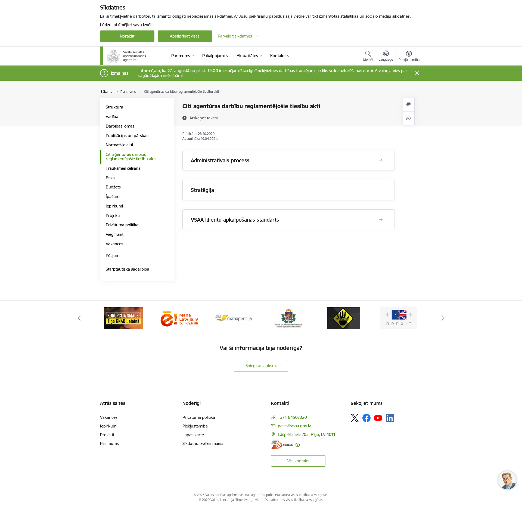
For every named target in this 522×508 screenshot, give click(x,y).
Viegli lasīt (114, 234)
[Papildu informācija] (298, 445)
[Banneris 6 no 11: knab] (123, 317)
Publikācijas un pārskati (127, 135)
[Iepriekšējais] (79, 318)
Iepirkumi (114, 206)
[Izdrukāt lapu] (408, 104)
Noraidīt (127, 36)
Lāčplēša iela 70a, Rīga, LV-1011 (306, 434)
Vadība (112, 116)
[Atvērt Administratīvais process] (380, 160)
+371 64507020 (292, 417)
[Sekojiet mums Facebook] (366, 418)
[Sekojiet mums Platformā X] (355, 418)
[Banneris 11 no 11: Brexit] (398, 317)
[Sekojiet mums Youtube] (378, 417)
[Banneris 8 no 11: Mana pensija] (233, 317)
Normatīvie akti (119, 144)
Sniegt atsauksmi (261, 365)
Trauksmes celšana (123, 168)
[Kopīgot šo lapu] (408, 118)
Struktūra (114, 107)
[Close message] (417, 73)
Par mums (109, 443)
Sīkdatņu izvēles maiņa (202, 443)
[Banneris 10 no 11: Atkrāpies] (343, 317)
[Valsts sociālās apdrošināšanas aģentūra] (127, 56)
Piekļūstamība (195, 426)
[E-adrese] (282, 444)
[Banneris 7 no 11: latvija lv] (178, 317)
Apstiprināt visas (185, 36)
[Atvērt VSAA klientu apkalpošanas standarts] (380, 219)
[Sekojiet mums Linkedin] (390, 418)
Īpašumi (113, 196)
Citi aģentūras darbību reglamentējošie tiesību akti (131, 156)
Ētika (110, 177)
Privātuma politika (122, 224)
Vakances (114, 243)
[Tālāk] (442, 318)
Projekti (113, 215)
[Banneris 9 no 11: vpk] (288, 317)
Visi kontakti (298, 460)
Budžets (113, 187)
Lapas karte (193, 434)
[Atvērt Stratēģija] (380, 190)
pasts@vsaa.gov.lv (294, 425)
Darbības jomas (120, 126)
